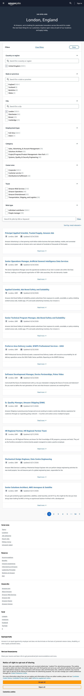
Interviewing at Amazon (9, 567)
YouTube (4, 626)
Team (8, 184)
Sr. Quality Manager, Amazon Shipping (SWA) (25, 402)
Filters (79, 219)
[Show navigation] (3, 3)
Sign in (79, 3)
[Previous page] (45, 514)
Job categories (6, 536)
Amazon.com (6, 588)
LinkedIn (4, 616)
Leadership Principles (8, 570)
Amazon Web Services (9, 594)
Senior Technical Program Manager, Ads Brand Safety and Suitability (35, 318)
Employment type (13, 128)
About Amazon (7, 591)
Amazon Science (7, 604)
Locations (5, 532)
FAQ (3, 576)
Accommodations (7, 557)
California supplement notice (41, 678)
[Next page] (79, 514)
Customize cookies (9, 692)
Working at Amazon (8, 573)
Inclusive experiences (8, 563)
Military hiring (6, 542)
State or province (12, 74)
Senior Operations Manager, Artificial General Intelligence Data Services (36, 261)
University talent (7, 545)
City (7, 101)
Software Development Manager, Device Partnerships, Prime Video (34, 374)
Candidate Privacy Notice (20, 678)
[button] (42, 241)
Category (9, 144)
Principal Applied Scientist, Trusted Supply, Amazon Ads (29, 233)
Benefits (4, 560)
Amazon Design (7, 601)
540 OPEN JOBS (42, 14)
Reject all (42, 687)
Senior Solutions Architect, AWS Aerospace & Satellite (28, 487)
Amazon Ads (6, 598)
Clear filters (39, 47)
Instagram (5, 619)
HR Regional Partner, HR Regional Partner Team (26, 431)
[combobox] (42, 61)
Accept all (42, 682)
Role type (9, 205)
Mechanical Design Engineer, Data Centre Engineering (28, 459)
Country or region (13, 55)
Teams (4, 529)
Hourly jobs (5, 539)
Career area (10, 165)
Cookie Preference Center (19, 673)
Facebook (5, 622)
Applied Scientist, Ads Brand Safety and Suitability (27, 289)
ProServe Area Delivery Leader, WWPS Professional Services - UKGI (34, 346)
